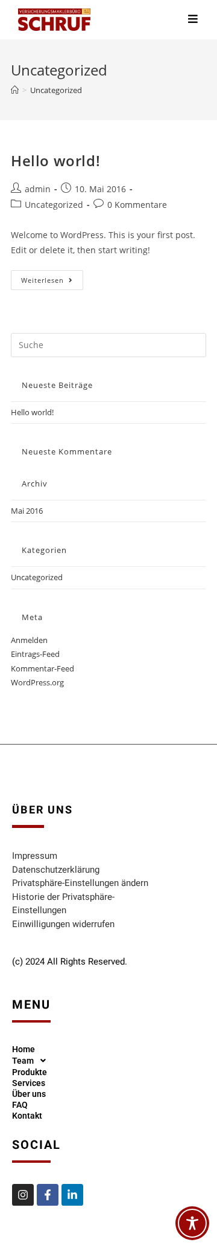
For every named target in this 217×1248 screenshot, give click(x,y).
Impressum (34, 855)
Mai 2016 (27, 510)
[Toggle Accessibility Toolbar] (192, 1223)
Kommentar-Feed (42, 668)
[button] (32, 1061)
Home (23, 1049)
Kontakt (27, 1115)
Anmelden (29, 640)
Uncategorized (56, 90)
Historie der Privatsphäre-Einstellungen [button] (63, 903)
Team (23, 1060)
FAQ (20, 1105)
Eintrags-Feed (35, 653)
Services (28, 1083)
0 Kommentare (137, 204)
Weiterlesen (52, 277)
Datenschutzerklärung (55, 869)
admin (38, 189)
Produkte (29, 1072)
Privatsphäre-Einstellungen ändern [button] (80, 883)
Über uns (29, 1094)
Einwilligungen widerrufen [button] (63, 924)
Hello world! (55, 160)
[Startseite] (15, 90)
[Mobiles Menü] (193, 19)
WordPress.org (37, 682)
